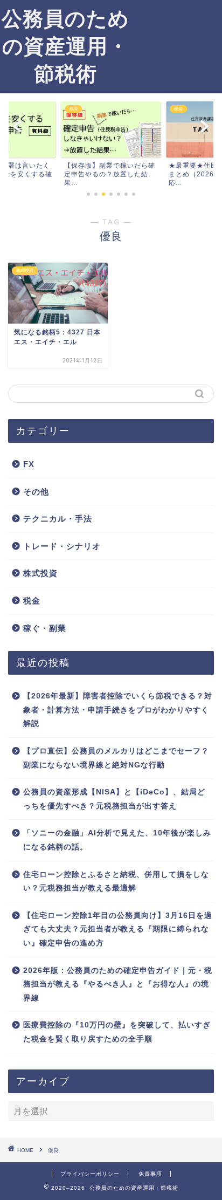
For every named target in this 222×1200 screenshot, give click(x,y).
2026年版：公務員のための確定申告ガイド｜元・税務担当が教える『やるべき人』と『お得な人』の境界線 (117, 984)
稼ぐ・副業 (44, 628)
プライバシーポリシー (90, 1174)
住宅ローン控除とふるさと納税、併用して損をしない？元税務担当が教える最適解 (116, 881)
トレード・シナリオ (62, 546)
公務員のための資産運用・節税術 (65, 45)
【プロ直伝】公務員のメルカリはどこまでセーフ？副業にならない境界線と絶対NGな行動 (116, 758)
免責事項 (150, 1174)
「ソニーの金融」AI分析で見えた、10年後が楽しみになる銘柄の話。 (117, 840)
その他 (36, 491)
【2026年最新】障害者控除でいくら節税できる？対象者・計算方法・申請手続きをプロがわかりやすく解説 (117, 710)
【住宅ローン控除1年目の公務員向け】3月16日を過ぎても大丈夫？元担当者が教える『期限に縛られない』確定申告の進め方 (117, 929)
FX (28, 464)
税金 (31, 600)
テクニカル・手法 (57, 518)
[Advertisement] (176, 41)
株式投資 (40, 573)
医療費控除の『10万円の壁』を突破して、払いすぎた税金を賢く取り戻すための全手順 (117, 1032)
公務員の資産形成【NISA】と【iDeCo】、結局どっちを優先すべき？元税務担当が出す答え (114, 799)
